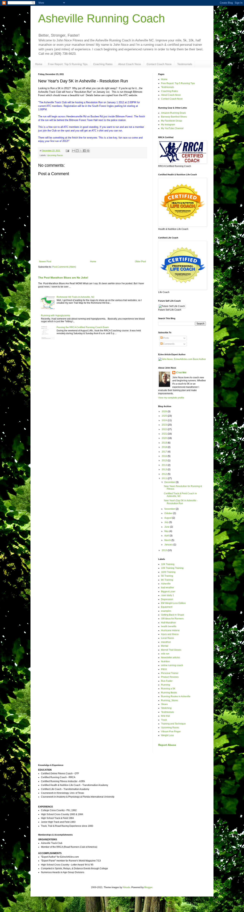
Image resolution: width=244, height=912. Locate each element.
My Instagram (168, 124)
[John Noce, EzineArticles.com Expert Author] (182, 359)
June (167, 527)
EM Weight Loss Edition (173, 603)
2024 (165, 420)
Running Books (169, 692)
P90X (164, 669)
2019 (165, 442)
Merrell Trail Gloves (171, 650)
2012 (165, 474)
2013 (165, 469)
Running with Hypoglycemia (55, 315)
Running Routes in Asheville (175, 696)
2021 (165, 433)
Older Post (140, 261)
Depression (167, 599)
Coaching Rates (102, 64)
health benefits (168, 626)
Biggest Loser (168, 591)
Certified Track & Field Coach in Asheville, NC (180, 494)
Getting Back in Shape (172, 614)
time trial (165, 716)
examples (166, 611)
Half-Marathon (168, 622)
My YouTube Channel (172, 128)
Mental (164, 646)
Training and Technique (173, 723)
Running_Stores (169, 700)
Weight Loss (167, 735)
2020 (165, 438)
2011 (165, 478)
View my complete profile (171, 397)
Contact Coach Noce (159, 64)
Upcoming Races (55, 155)
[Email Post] (67, 150)
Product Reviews (170, 677)
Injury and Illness (170, 634)
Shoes (164, 704)
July (166, 522)
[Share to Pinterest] (88, 151)
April (167, 535)
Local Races (167, 638)
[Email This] (73, 151)
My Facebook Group (171, 120)
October (168, 513)
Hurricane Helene (170, 630)
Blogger (148, 887)
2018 (165, 447)
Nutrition (165, 661)
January (168, 544)
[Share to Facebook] (84, 151)
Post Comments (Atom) (64, 267)
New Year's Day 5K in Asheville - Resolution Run (180, 502)
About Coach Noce (129, 64)
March (167, 540)
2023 (165, 424)
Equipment (166, 607)
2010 (165, 550)
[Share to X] (81, 151)
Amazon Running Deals (173, 113)
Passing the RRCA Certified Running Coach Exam (83, 327)
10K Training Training (172, 568)
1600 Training (168, 572)
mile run (165, 653)
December (170, 482)
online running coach (172, 665)
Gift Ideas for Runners (172, 618)
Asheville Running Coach (101, 18)
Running (165, 684)
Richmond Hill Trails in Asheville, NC (76, 297)
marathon (166, 642)
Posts (166, 338)
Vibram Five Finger (171, 731)
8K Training (167, 580)
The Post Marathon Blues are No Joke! (63, 277)
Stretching (166, 708)
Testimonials (184, 64)
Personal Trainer (169, 673)
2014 (165, 465)
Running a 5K (168, 688)
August (168, 518)
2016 (165, 456)
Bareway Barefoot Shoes (174, 116)
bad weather (167, 587)
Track (164, 720)
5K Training (167, 576)
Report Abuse (167, 744)
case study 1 (167, 595)
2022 (165, 429)
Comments (168, 344)
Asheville (166, 583)
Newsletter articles (170, 657)
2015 (165, 460)
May (166, 531)
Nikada (126, 887)
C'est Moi (181, 372)
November (170, 509)
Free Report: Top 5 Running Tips (67, 64)
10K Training (167, 564)
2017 (165, 451)
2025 (165, 416)
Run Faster (167, 681)
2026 (165, 411)
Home (38, 64)
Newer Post (45, 261)
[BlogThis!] (77, 151)
